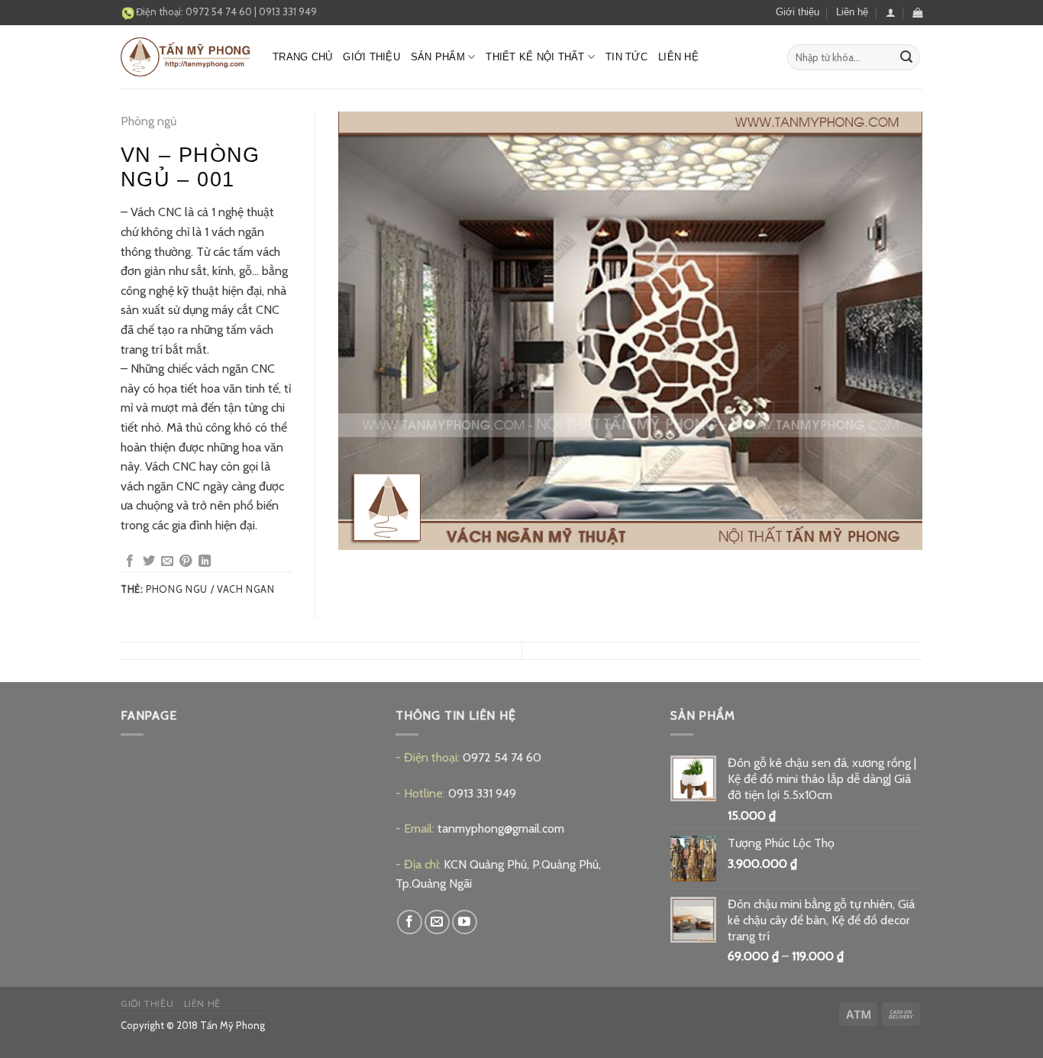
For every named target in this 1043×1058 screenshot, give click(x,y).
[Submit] (906, 57)
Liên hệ (852, 12)
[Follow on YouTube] (464, 922)
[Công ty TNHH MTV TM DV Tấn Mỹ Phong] (185, 56)
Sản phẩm (438, 57)
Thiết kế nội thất (535, 57)
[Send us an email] (437, 922)
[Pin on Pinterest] (185, 561)
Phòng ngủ (148, 121)
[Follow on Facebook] (409, 922)
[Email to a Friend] (167, 561)
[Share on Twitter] (149, 561)
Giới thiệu (797, 12)
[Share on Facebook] (130, 561)
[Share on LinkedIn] (205, 561)
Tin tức (626, 57)
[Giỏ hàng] (917, 12)
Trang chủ (302, 57)
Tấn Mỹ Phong (232, 1025)
